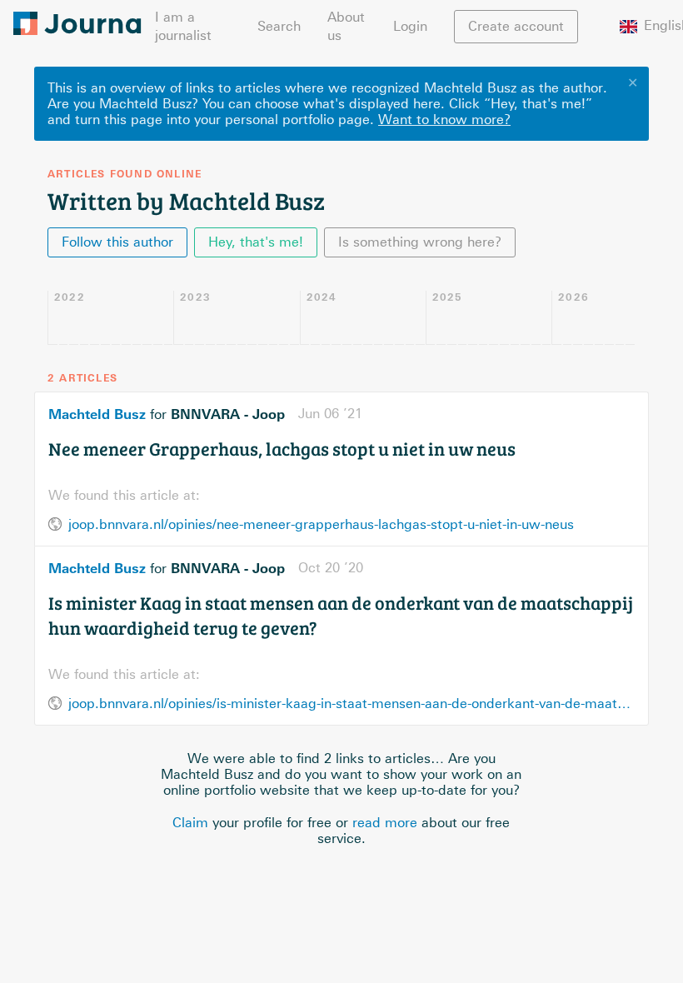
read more (384, 823)
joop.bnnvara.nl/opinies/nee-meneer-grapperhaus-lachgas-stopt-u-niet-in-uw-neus (321, 524)
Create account (516, 26)
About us (346, 26)
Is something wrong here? (419, 242)
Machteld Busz (97, 414)
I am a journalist (183, 26)
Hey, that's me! (255, 242)
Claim (190, 823)
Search (279, 26)
